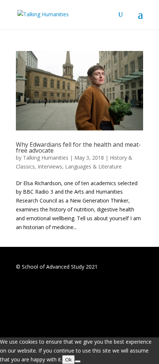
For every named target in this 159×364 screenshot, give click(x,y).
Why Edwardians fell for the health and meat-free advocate (78, 147)
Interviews (50, 166)
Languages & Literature (93, 166)
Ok (68, 359)
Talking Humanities (45, 157)
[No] (78, 361)
